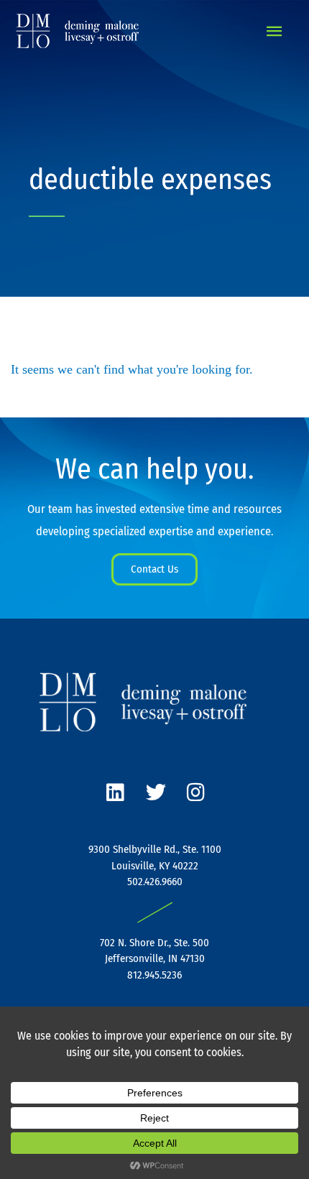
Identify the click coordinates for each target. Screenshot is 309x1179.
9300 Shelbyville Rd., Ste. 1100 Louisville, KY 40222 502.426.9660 (154, 865)
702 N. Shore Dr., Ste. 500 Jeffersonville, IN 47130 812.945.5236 (154, 958)
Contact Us (154, 569)
